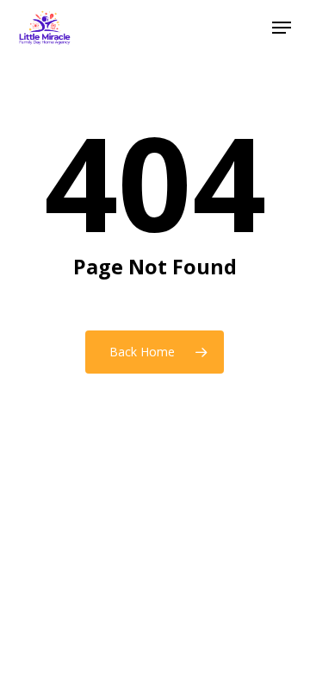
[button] (281, 27)
